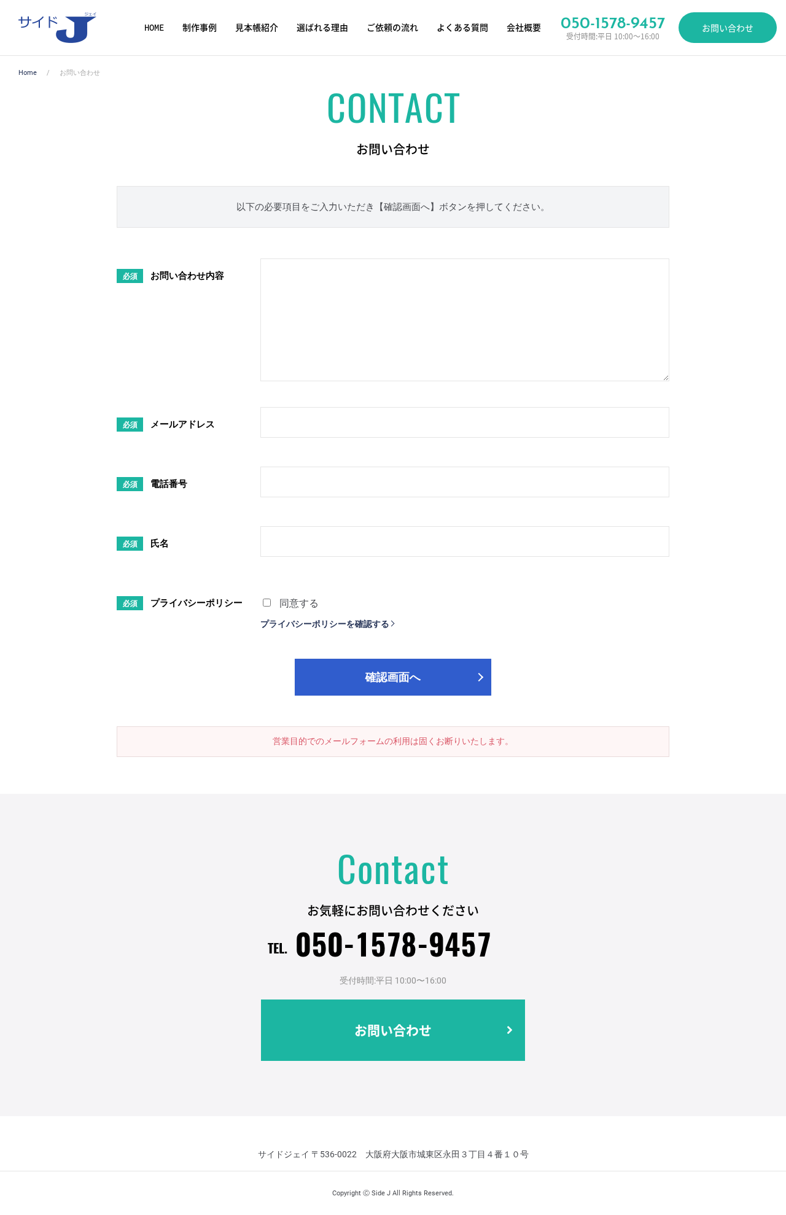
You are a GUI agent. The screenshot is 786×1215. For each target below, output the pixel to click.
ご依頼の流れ (392, 27)
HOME (154, 27)
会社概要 (524, 27)
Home (27, 73)
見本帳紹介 (256, 27)
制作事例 (199, 27)
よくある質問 (462, 27)
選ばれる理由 (322, 27)
